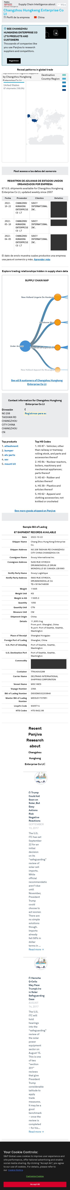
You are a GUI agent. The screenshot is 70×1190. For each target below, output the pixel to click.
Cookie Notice (15, 1170)
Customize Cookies (35, 1176)
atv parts (9, 455)
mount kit (10, 464)
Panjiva (11, 4)
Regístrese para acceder (39, 413)
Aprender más (42, 259)
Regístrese (14, 61)
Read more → (36, 949)
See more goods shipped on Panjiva (35, 511)
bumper (8, 450)
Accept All (35, 1184)
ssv (6, 459)
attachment (11, 446)
